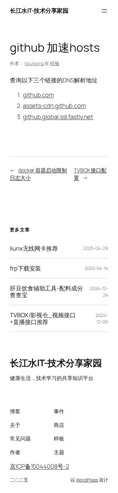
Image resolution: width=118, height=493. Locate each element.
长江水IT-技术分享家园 (39, 10)
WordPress (87, 480)
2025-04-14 (96, 268)
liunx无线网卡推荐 (34, 248)
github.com (38, 95)
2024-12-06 (102, 318)
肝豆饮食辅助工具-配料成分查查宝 (46, 291)
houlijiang (34, 63)
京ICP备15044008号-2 (39, 466)
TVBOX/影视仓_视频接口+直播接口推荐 (43, 318)
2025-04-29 (95, 248)
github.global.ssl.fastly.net (58, 117)
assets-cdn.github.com (54, 105)
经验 (54, 63)
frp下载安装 (25, 268)
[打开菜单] (104, 11)
